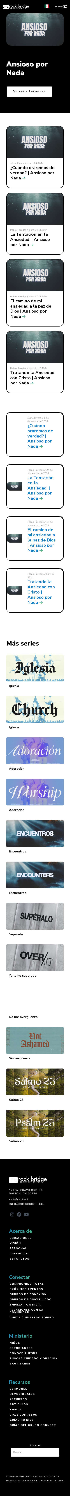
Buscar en (35, 1445)
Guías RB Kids (22, 1419)
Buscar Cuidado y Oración (34, 1358)
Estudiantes (21, 1347)
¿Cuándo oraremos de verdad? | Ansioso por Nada (40, 436)
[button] (12, 1214)
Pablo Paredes (35, 470)
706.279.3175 (19, 1199)
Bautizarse (20, 1363)
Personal (18, 1248)
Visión (15, 1243)
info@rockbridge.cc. (26, 1204)
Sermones (18, 1388)
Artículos (19, 1404)
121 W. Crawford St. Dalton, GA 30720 (26, 1191)
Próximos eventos (26, 1288)
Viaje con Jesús (23, 1414)
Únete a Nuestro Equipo (32, 1317)
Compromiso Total (27, 1283)
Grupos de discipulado (31, 1299)
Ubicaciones (21, 1237)
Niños (15, 1342)
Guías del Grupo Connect (33, 1424)
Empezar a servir (25, 1304)
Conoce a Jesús (24, 1353)
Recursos (18, 1399)
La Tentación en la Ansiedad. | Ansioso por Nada (40, 488)
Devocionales (22, 1393)
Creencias (19, 1253)
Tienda (16, 1409)
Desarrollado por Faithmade (43, 1480)
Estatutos (19, 1258)
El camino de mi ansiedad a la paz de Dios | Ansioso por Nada (41, 540)
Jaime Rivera (34, 418)
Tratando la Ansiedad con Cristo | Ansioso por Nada (41, 592)
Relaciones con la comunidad (26, 1311)
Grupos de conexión (28, 1294)
